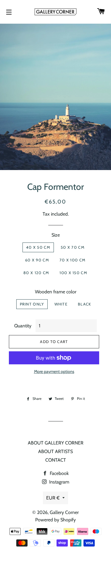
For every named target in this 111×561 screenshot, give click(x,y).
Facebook (59, 473)
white (61, 304)
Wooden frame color (55, 292)
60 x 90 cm (37, 260)
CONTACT (55, 460)
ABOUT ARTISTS (55, 451)
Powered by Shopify (55, 520)
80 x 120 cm (36, 272)
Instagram (58, 482)
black (84, 304)
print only (32, 304)
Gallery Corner (64, 512)
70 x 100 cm (72, 260)
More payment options (54, 371)
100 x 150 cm (73, 272)
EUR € (52, 498)
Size (56, 235)
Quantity (22, 326)
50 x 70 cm (73, 247)
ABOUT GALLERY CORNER (55, 443)
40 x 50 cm (38, 247)
